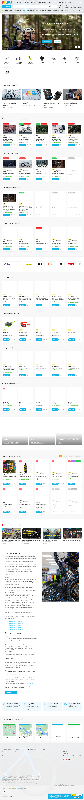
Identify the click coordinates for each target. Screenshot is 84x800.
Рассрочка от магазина (46, 756)
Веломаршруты (31, 751)
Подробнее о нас (11, 692)
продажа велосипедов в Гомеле (14, 625)
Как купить (17, 753)
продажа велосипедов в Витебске (14, 623)
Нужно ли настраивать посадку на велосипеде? (70, 102)
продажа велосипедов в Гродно (14, 627)
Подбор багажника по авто (34, 764)
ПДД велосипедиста (32, 760)
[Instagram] (63, 759)
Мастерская (5, 753)
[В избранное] (11, 145)
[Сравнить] (14, 145)
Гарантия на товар (45, 758)
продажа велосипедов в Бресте (14, 621)
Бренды (4, 760)
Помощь (43, 749)
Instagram (31, 683)
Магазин (17, 749)
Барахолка (30, 756)
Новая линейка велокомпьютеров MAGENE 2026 (51, 103)
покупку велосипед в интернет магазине (26, 640)
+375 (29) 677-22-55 (61, 2)
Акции (3, 758)
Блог (29, 766)
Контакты (17, 758)
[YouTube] (66, 759)
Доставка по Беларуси (12, 703)
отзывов (18, 788)
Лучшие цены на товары (74, 703)
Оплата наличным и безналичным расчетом (72, 784)
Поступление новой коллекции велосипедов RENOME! (9, 103)
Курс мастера (31, 758)
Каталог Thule (11, 39)
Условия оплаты (44, 751)
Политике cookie (56, 797)
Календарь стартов (32, 762)
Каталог (4, 751)
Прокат (3, 756)
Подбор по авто (23, 39)
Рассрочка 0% (6, 123)
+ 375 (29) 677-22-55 (30, 677)
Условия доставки (45, 753)
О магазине (17, 751)
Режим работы (4, 778)
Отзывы (17, 756)
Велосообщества (32, 753)
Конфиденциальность (57, 785)
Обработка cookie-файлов (68, 785)
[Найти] (55, 6)
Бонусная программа (53, 703)
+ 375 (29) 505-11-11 (19, 677)
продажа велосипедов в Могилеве (14, 629)
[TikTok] (69, 759)
